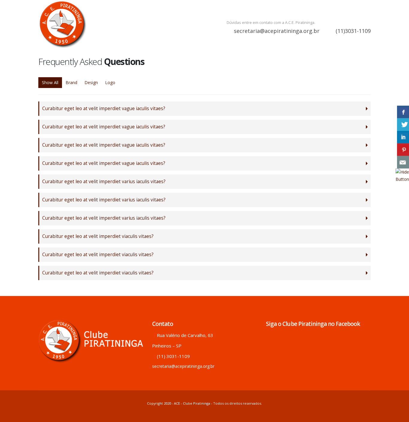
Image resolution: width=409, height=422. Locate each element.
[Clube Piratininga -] (62, 24)
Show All (50, 82)
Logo (110, 82)
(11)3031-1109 (352, 30)
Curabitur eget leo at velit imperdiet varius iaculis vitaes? (104, 181)
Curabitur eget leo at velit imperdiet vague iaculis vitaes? (103, 108)
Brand (71, 82)
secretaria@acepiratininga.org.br (276, 30)
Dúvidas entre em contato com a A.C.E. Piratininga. (271, 22)
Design (91, 82)
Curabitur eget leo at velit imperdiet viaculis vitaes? (98, 236)
